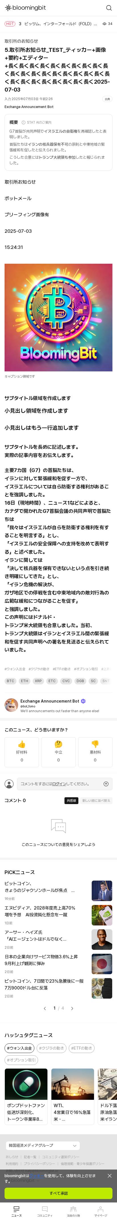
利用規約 (12, 1164)
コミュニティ (45, 1215)
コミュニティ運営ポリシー (61, 1157)
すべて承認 (58, 1193)
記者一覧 (30, 1157)
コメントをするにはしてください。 (56, 784)
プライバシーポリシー (39, 1164)
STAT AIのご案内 (39, 122)
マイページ (100, 1215)
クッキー (36, 1176)
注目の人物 (73, 1215)
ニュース (16, 1215)
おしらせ (12, 1157)
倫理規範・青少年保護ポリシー (83, 1164)
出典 (107, 99)
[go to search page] (109, 8)
